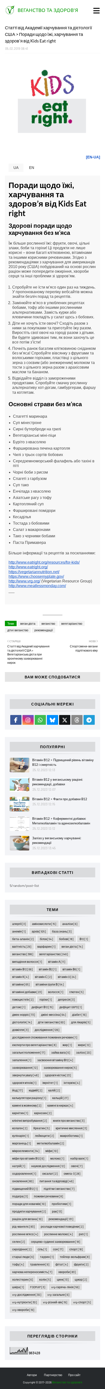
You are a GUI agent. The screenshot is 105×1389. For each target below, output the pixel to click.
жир (67, 1045)
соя (58, 1249)
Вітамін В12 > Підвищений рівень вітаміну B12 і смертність (63, 762)
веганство (48, 623)
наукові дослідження (48, 1166)
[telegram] (89, 720)
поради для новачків (29, 1203)
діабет (79, 1014)
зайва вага (60, 1052)
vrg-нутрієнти (24, 1302)
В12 (84, 939)
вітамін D (67, 976)
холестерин (22, 1279)
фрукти (81, 1264)
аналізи (69, 923)
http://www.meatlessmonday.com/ (37, 586)
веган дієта (27, 623)
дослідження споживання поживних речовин (44, 1037)
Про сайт (74, 1375)
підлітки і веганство (59, 1188)
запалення (21, 1060)
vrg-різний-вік (55, 1302)
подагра (20, 1196)
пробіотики (61, 1203)
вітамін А (56, 961)
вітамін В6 (71, 969)
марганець (21, 1143)
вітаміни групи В (50, 984)
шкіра (18, 1287)
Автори (32, 1375)
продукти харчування (29, 1211)
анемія (19, 931)
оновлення (22, 1181)
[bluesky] (52, 720)
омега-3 (72, 1173)
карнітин (20, 1113)
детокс (18, 1007)
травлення (39, 1264)
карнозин (43, 1113)
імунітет (50, 1082)
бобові (66, 939)
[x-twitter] (64, 720)
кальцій (60, 1097)
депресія (66, 999)
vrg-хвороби (23, 1309)
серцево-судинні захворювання (55, 1241)
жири (84, 1045)
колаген (19, 1128)
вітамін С (43, 976)
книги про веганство (68, 1120)
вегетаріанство (71, 623)
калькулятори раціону (29, 1097)
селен (18, 1241)
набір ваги (79, 1158)
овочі (77, 1166)
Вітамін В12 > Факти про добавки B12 (59, 799)
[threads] (77, 720)
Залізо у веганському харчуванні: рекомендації (56, 840)
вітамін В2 (47, 969)
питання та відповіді (57, 1181)
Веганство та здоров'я (48, 10)
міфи (51, 1150)
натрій (18, 1166)
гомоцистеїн (22, 999)
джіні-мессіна (53, 1014)
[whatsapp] (40, 720)
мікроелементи (25, 1150)
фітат (61, 1264)
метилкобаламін (50, 1143)
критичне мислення (71, 1128)
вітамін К (20, 976)
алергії (19, 923)
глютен (76, 992)
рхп (83, 1234)
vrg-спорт (82, 1302)
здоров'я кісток (58, 1075)
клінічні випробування (29, 1120)
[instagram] (28, 720)
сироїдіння (22, 1249)
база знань (62, 931)
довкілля (20, 1029)
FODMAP (37, 1287)
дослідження (47, 1029)
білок (46, 939)
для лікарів (80, 1022)
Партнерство (53, 1375)
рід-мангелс (23, 1226)
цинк (63, 1279)
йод (17, 1090)
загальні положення (28, 1052)
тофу (18, 1264)
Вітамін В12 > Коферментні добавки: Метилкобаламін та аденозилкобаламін (61, 821)
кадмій (35, 1090)
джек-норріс (23, 1014)
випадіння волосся (27, 961)
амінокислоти (44, 923)
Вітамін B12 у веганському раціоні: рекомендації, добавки (57, 781)
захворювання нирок (60, 1067)
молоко (57, 1158)
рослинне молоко (58, 1234)
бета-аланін (23, 939)
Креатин (41, 1128)
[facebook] (15, 720)
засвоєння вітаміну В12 (55, 1060)
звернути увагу (25, 1075)
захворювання (25, 1067)
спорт (76, 1249)
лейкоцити (44, 1135)
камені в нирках (60, 1105)
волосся (55, 992)
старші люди (23, 1256)
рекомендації (43, 630)
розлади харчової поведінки (62, 1226)
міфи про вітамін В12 (28, 1158)
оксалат (50, 1173)
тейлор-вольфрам (75, 1256)
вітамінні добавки (27, 992)
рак (57, 1211)
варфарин (46, 946)
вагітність (21, 946)
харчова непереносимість (32, 1272)
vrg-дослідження (26, 1294)
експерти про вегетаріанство (34, 1045)
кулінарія (20, 1135)
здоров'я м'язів (24, 1082)
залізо (83, 1052)
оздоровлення (24, 1173)
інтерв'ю (72, 1082)
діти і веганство (17, 630)
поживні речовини (48, 1196)
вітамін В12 (22, 969)
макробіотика (71, 1135)
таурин (47, 1256)
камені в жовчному (26, 1105)
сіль (42, 1249)
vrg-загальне (58, 1294)
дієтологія (22, 1022)
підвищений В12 (25, 1188)
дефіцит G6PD (70, 1007)
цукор (81, 1279)
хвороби (67, 1272)
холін (45, 1279)
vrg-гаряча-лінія (65, 1287)
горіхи (46, 999)
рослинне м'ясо (25, 1234)
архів (39, 931)
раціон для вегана (27, 1219)
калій (54, 1090)
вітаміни (21, 984)
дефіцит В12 (42, 1007)
